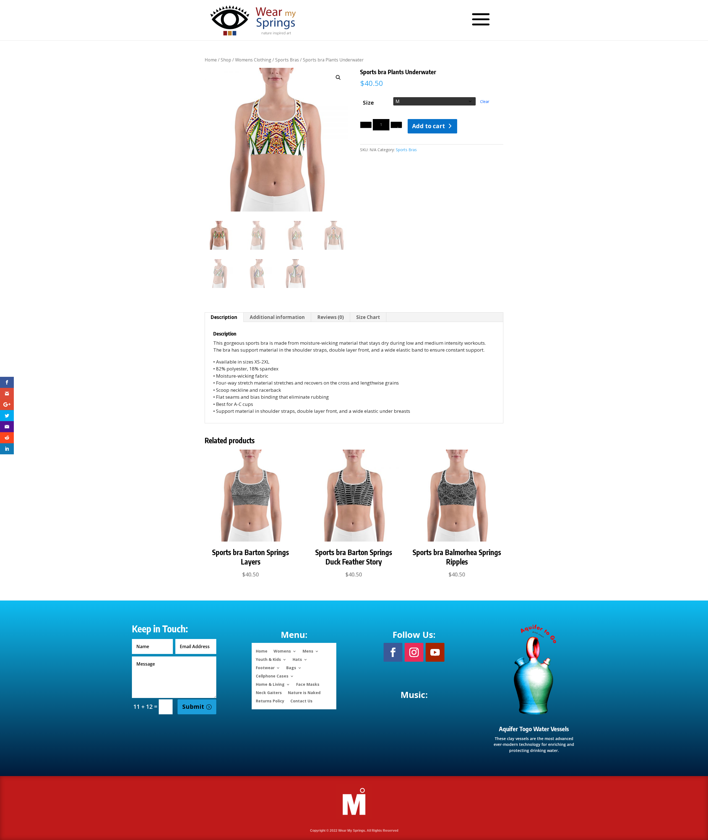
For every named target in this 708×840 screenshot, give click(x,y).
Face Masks (307, 684)
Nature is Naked (304, 692)
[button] (338, 78)
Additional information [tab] (277, 317)
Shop (226, 60)
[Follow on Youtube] (435, 652)
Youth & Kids (268, 659)
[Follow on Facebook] (393, 652)
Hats (297, 659)
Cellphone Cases (272, 675)
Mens (308, 650)
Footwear (265, 667)
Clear (484, 101)
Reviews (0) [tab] (330, 317)
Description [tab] (223, 317)
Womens (282, 650)
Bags (291, 667)
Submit (193, 706)
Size (368, 102)
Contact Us (301, 700)
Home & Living (270, 684)
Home (211, 60)
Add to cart (428, 126)
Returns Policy (270, 700)
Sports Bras (287, 60)
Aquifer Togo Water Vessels (534, 729)
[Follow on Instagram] (414, 652)
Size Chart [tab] (368, 317)
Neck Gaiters (269, 692)
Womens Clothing (253, 60)
